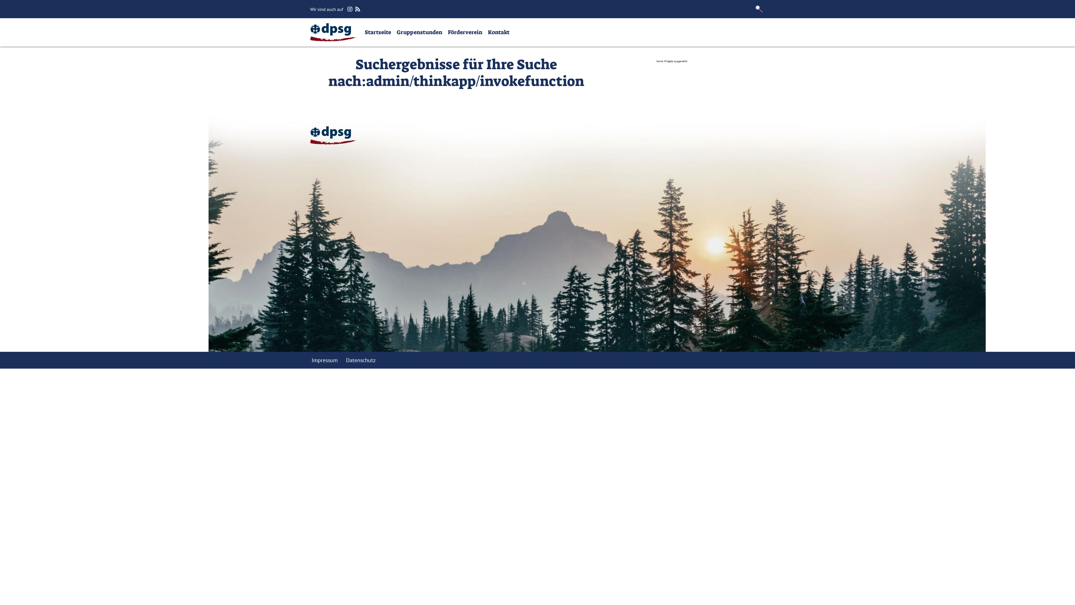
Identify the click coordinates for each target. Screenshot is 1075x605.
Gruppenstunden (419, 32)
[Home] (333, 32)
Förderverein (465, 32)
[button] (759, 9)
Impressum (325, 360)
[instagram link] (350, 9)
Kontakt (499, 32)
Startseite (378, 32)
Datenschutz (361, 360)
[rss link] (358, 9)
